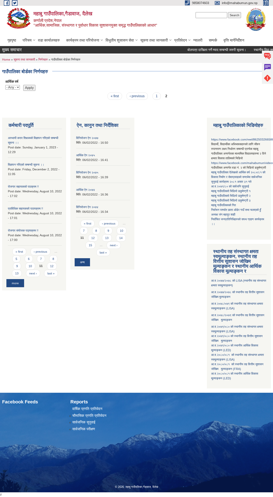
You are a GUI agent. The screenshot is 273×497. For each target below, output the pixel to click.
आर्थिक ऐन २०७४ (85, 189)
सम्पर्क (213, 40)
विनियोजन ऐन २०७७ (87, 138)
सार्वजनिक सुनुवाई (83, 422)
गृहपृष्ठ (11, 40)
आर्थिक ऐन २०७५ (85, 155)
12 (52, 266)
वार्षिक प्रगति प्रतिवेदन (87, 409)
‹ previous (137, 96)
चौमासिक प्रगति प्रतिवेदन (89, 416)
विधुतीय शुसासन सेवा (120, 40)
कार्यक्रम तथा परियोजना (82, 40)
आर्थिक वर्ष (11, 81)
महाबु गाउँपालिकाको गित (224, 205)
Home (6, 59)
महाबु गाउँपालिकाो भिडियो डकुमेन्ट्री (230, 191)
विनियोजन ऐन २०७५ (87, 172)
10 (30, 266)
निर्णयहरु (43, 59)
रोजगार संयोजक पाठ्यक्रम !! (23, 230)
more (15, 283)
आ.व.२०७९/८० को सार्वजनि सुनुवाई (230, 186)
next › (33, 273)
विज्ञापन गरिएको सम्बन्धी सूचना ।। (26, 164)
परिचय (27, 40)
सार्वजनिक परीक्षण (83, 429)
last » (51, 273)
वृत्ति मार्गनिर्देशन (234, 40)
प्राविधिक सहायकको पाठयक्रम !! (25, 208)
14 (121, 238)
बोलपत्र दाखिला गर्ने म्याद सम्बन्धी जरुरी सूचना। (209, 50)
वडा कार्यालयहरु (49, 40)
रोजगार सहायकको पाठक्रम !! (23, 186)
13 (17, 273)
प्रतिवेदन (180, 40)
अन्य (82, 262)
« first (115, 96)
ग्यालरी (197, 40)
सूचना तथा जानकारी (154, 40)
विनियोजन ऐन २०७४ (87, 207)
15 (90, 245)
